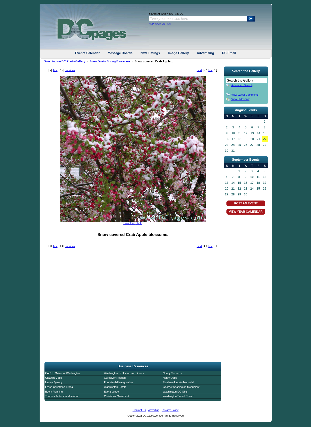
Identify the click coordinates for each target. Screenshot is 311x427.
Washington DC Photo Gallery (64, 61)
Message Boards (120, 53)
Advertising (205, 53)
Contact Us (139, 410)
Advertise (153, 410)
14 (233, 182)
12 (264, 177)
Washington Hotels (115, 386)
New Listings (150, 53)
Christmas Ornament (116, 396)
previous (70, 70)
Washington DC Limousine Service (124, 373)
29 (264, 145)
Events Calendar (87, 53)
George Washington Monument (181, 386)
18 (258, 182)
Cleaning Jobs (53, 377)
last (210, 70)
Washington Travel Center (178, 396)
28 (258, 145)
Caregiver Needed (115, 377)
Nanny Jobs (170, 377)
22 (265, 139)
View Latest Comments (245, 94)
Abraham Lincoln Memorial (178, 382)
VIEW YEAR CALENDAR (246, 211)
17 (252, 182)
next (199, 70)
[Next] (133, 220)
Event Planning (54, 391)
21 (233, 188)
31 (233, 150)
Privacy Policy (170, 410)
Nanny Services (172, 373)
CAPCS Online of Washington (62, 373)
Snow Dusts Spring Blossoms (109, 61)
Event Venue (111, 391)
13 (226, 182)
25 (239, 145)
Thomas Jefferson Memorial (61, 396)
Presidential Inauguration (118, 382)
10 (252, 177)
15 (239, 182)
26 (245, 145)
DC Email (229, 53)
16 (245, 182)
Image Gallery (178, 53)
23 (226, 145)
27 (252, 145)
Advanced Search (241, 85)
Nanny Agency (53, 382)
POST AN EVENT (246, 203)
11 (258, 177)
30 (226, 150)
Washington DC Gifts (175, 391)
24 (233, 145)
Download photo (132, 223)
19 (264, 182)
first (55, 70)
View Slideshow (240, 99)
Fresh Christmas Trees (59, 386)
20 (226, 188)
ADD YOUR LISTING (160, 24)
